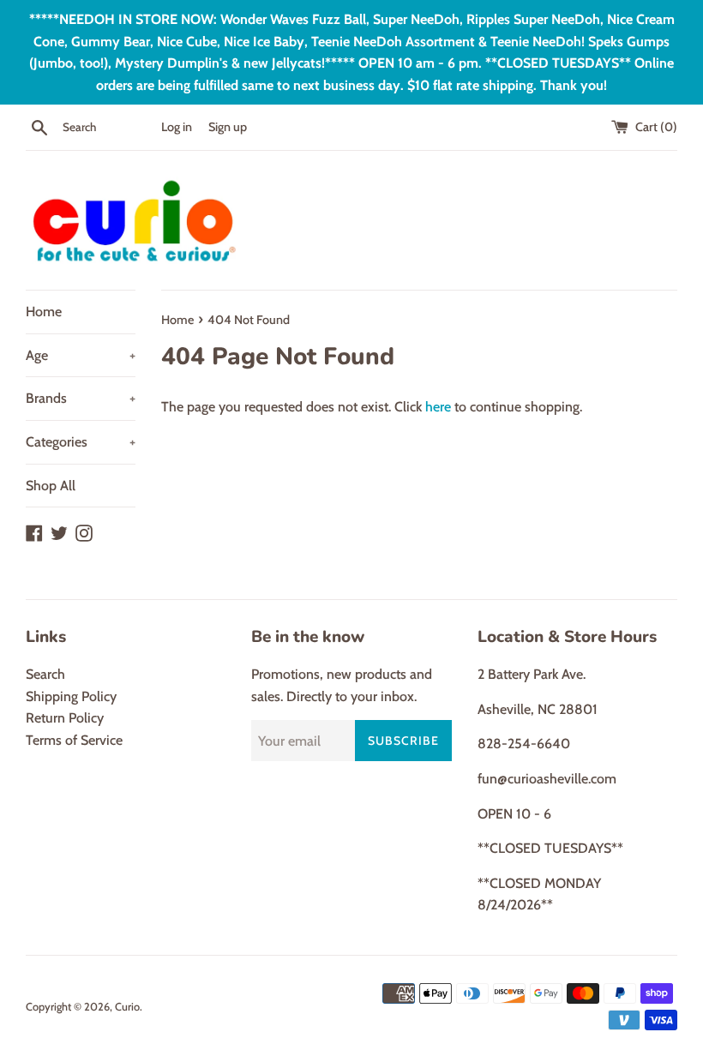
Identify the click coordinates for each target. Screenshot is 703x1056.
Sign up (227, 127)
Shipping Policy (71, 696)
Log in (176, 127)
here (438, 407)
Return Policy (65, 718)
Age (80, 355)
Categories (80, 442)
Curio (127, 1006)
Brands (80, 398)
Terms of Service (74, 740)
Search (45, 674)
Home (44, 311)
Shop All (50, 485)
